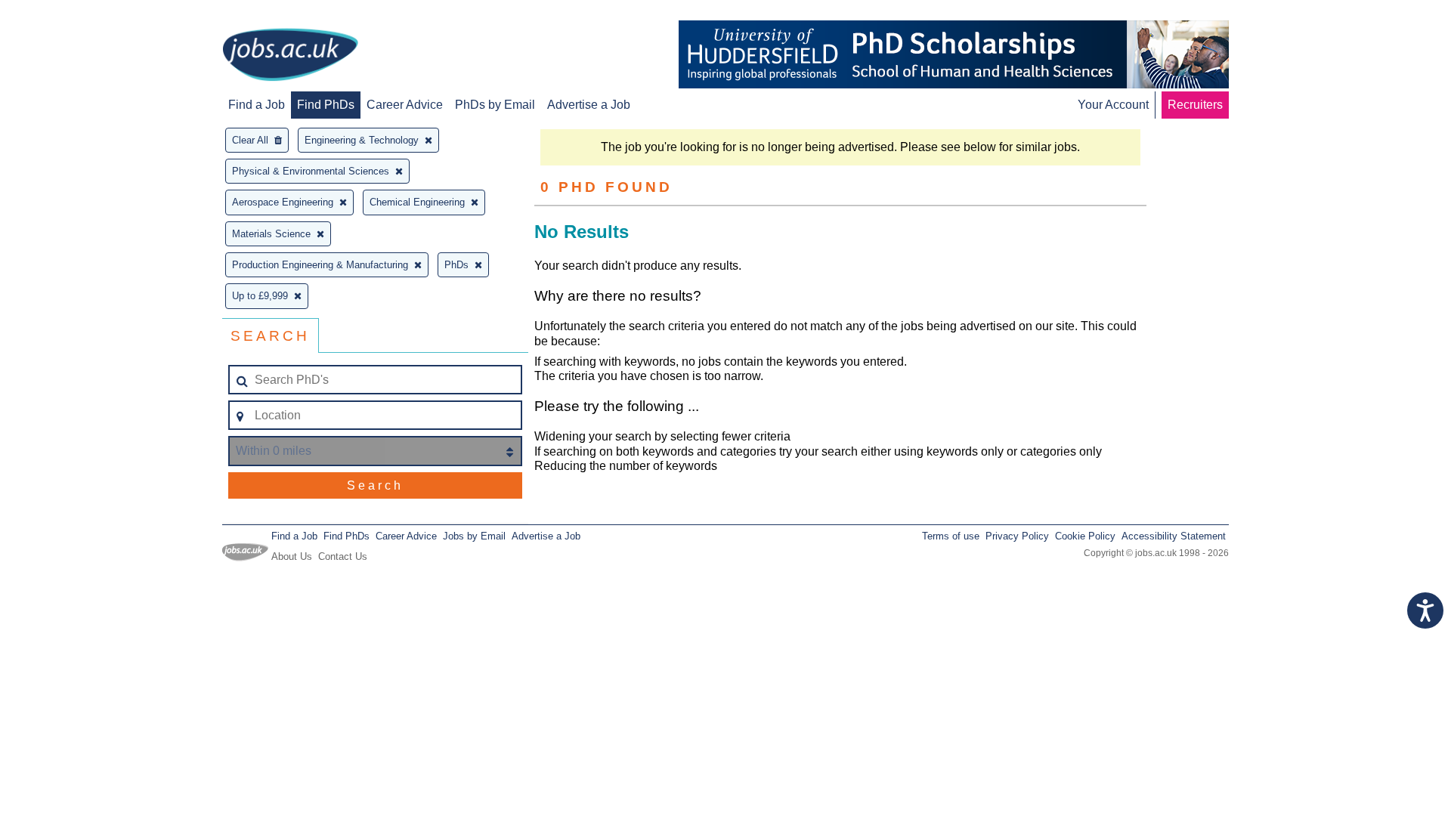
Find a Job (256, 104)
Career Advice (405, 104)
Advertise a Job (588, 104)
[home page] (290, 55)
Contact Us (342, 556)
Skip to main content (60, 13)
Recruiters (1195, 104)
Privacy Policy (1017, 536)
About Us (291, 556)
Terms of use (950, 536)
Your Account (1113, 104)
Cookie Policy (1085, 536)
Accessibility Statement (1174, 536)
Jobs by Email (474, 536)
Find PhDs (325, 104)
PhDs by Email (495, 104)
